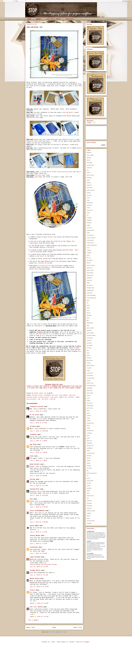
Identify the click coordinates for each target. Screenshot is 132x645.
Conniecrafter (34, 489)
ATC (88, 170)
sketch (88, 438)
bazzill (88, 180)
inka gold (89, 340)
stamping (89, 455)
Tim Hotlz (50, 247)
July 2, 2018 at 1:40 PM (38, 452)
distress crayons (91, 265)
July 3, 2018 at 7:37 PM (38, 543)
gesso (88, 317)
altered (88, 160)
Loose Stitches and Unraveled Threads (43, 564)
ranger (77, 397)
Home (29, 19)
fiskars (88, 305)
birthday (89, 182)
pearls (88, 398)
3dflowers (89, 152)
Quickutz (89, 415)
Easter (88, 282)
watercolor (89, 508)
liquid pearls (90, 360)
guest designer (90, 332)
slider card (89, 440)
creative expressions (92, 245)
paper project (90, 393)
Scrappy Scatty (35, 570)
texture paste (90, 480)
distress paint (43, 397)
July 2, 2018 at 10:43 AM (39, 431)
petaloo (71, 397)
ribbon (88, 425)
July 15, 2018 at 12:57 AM (39, 586)
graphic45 (89, 330)
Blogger (87, 642)
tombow (89, 485)
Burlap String (44, 263)
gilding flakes (90, 322)
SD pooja (33, 426)
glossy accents (90, 327)
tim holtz (44, 399)
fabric (88, 300)
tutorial (53, 399)
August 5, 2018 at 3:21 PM (39, 616)
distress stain (90, 275)
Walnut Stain (34, 269)
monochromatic (90, 378)
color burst (89, 227)
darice (88, 255)
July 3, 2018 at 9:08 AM (38, 475)
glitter (88, 325)
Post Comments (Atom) (59, 632)
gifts (88, 320)
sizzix (88, 435)
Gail (31, 499)
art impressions (90, 165)
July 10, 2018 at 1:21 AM (39, 566)
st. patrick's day (90, 453)
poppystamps (90, 405)
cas (87, 215)
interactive (89, 343)
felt (87, 302)
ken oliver (89, 348)
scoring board (31, 399)
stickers (88, 460)
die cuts (55, 395)
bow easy (89, 195)
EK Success (90, 285)
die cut (48, 265)
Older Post (77, 627)
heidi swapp (90, 337)
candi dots (89, 205)
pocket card (89, 403)
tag (39, 399)
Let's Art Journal (36, 607)
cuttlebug (47, 395)
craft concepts (90, 240)
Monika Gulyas (34, 578)
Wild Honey (69, 250)
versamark (89, 503)
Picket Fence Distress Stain (62, 171)
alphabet (89, 157)
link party (54, 397)
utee (88, 498)
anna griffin (89, 162)
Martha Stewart (90, 365)
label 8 (88, 355)
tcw (87, 475)
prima (88, 410)
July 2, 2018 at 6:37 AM (38, 422)
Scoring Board (68, 112)
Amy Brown (33, 444)
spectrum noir (90, 445)
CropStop (40, 332)
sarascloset (34, 547)
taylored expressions (92, 473)
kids (88, 350)
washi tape (89, 505)
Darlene (33, 479)
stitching (89, 465)
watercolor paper (91, 510)
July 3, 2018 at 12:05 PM (39, 507)
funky (88, 310)
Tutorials (69, 19)
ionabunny (33, 434)
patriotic (89, 395)
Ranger (50, 251)
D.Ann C (32, 590)
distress (72, 395)
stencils (88, 458)
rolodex (88, 428)
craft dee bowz (90, 242)
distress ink (89, 267)
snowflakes (89, 443)
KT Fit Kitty (34, 414)
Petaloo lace (51, 237)
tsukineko (89, 488)
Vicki (32, 456)
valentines (89, 500)
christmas (89, 222)
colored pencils (90, 230)
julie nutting (89, 345)
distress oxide (31, 397)
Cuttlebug (58, 265)
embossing (89, 292)
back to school (90, 175)
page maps (89, 390)
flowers (88, 307)
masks (88, 370)
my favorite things (91, 385)
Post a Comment (33, 620)
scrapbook (89, 433)
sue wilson (89, 468)
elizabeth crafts (90, 287)
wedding (89, 513)
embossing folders (91, 295)
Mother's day (90, 383)
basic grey (89, 177)
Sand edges (38, 177)
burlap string (37, 395)
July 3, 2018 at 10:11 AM (39, 485)
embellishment (90, 290)
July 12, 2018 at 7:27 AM (39, 575)
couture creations (91, 237)
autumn (88, 172)
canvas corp (90, 210)
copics (88, 232)
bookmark (89, 185)
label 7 (88, 353)
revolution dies (90, 423)
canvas (88, 207)
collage (88, 225)
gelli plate (89, 315)
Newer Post (30, 627)
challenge (89, 217)
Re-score (38, 175)
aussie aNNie (34, 525)
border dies (89, 187)
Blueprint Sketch (32, 141)
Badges (38, 19)
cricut (88, 247)
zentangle (89, 523)
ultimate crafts (90, 495)
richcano (71, 642)
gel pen (88, 312)
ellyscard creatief (36, 406)
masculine (89, 368)
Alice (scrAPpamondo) (37, 510)
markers (89, 363)
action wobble (90, 155)
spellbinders (90, 448)
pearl (42, 256)
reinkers (89, 420)
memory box (63, 397)
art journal (89, 167)
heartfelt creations (91, 335)
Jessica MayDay (35, 535)
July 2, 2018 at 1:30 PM (38, 441)
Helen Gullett (35, 464)
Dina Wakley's (45, 267)
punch (88, 413)
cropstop (89, 250)
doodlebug (89, 277)
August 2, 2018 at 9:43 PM (39, 603)
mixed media (90, 375)
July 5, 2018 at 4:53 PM (38, 553)
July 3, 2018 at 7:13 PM (38, 532)
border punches (90, 190)
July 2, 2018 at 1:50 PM (38, 460)
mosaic (88, 380)
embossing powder (91, 297)
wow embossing (90, 520)
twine (88, 493)
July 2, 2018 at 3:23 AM (38, 411)
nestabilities (89, 388)
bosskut (89, 192)
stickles (88, 463)
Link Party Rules (53, 19)
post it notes (90, 408)
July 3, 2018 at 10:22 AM (39, 495)
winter (88, 518)
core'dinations (90, 235)
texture (88, 478)
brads (88, 197)
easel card (89, 280)
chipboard (89, 220)
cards (88, 212)
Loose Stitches (35, 557)
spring (88, 450)
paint (71, 139)
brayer (88, 200)
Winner (88, 515)
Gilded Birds (58, 241)
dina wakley (63, 395)
